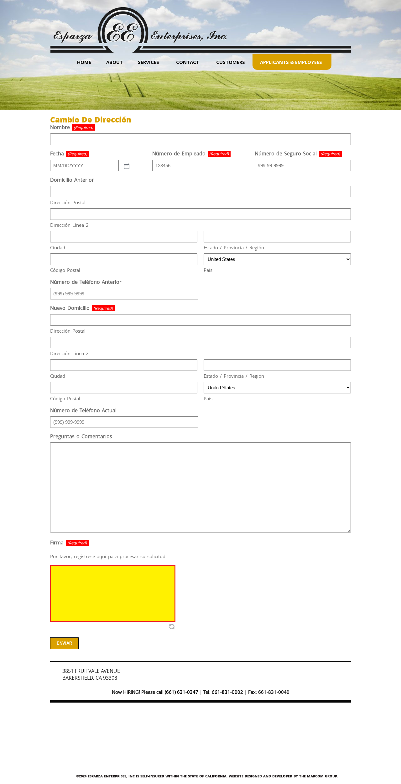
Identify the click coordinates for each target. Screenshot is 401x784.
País (208, 270)
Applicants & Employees (291, 62)
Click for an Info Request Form (271, 673)
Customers (230, 62)
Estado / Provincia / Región (234, 247)
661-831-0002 (227, 692)
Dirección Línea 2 (69, 225)
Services (148, 62)
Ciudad (57, 247)
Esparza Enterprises (140, 25)
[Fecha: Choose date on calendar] (126, 166)
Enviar (64, 643)
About (114, 62)
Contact (187, 62)
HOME (84, 62)
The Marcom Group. (318, 776)
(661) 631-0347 (181, 692)
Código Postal (65, 270)
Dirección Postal (68, 202)
